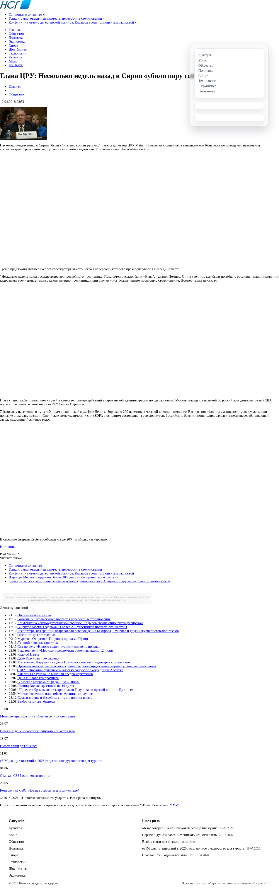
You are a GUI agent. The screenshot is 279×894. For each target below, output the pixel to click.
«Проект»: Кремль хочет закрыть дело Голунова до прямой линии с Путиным (75, 690)
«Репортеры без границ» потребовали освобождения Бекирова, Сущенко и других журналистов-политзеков (89, 581)
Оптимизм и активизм (25, 14)
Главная (14, 86)
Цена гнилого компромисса (38, 678)
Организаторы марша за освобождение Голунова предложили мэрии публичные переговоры (86, 666)
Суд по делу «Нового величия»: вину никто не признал (58, 646)
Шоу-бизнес (18, 868)
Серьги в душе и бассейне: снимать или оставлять (86, 597)
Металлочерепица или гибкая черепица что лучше (32, 597)
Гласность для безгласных (36, 635)
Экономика (17, 875)
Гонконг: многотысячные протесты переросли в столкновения (55, 18)
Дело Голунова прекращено (38, 658)
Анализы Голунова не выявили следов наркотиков (55, 674)
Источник (7, 547)
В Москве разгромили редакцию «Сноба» (48, 682)
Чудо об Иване (28, 654)
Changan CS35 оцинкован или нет (108, 599)
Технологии (18, 862)
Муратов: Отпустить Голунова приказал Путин (52, 639)
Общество (16, 94)
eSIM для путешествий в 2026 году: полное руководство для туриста (88, 598)
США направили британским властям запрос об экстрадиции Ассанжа (70, 670)
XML (176, 805)
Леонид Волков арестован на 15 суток (45, 686)
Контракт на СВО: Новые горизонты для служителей (40, 790)
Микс (13, 835)
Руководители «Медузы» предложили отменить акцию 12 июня (65, 650)
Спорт (13, 855)
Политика (16, 848)
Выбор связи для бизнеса (125, 597)
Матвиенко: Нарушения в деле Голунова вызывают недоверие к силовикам (73, 662)
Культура (15, 828)
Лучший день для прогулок (37, 642)
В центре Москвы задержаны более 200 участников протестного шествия (63, 577)
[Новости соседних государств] (15, 8)
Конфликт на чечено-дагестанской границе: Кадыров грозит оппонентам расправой (71, 22)
